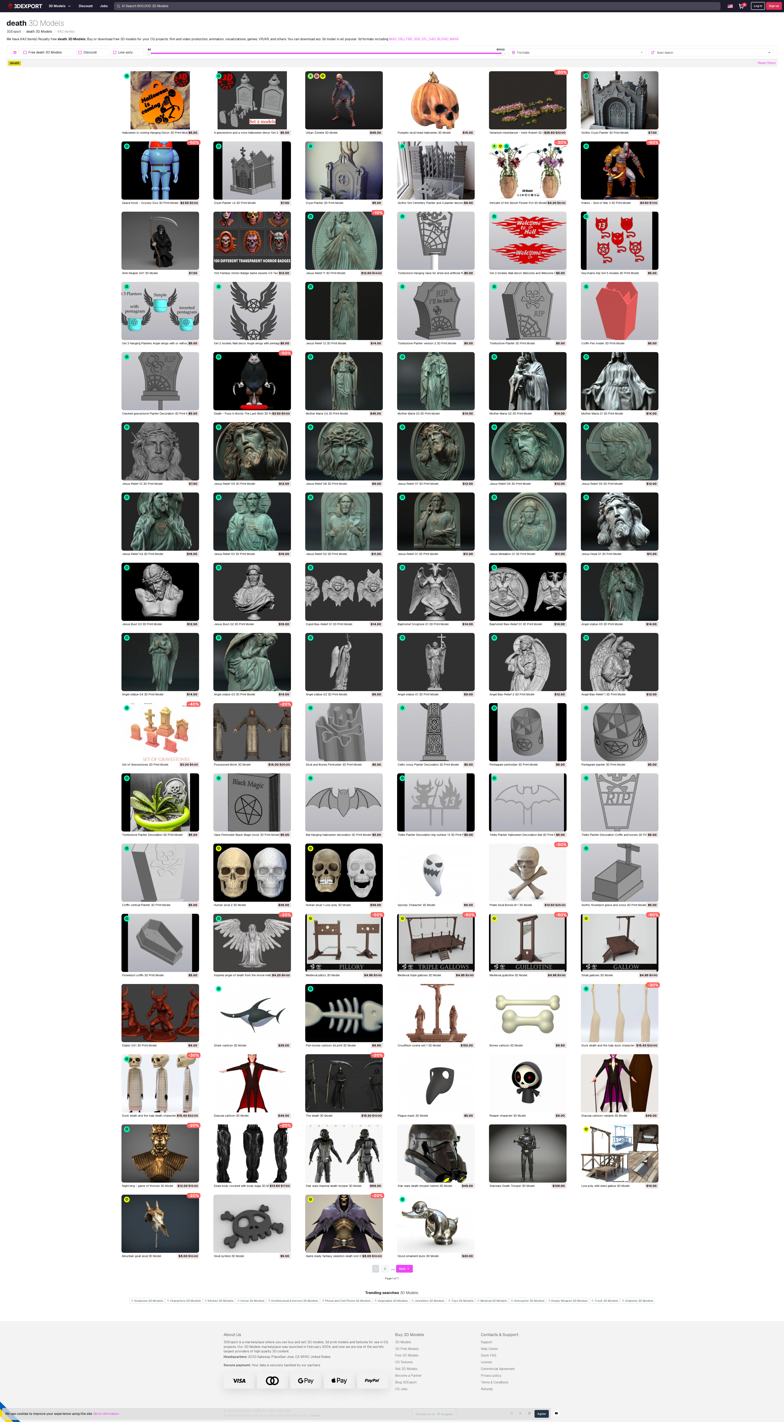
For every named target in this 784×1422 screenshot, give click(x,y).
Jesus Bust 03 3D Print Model (142, 624)
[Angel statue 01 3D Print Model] (436, 662)
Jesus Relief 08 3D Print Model (326, 484)
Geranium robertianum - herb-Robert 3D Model (520, 133)
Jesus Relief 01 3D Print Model (418, 554)
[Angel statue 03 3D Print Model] (252, 662)
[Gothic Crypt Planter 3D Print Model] (619, 100)
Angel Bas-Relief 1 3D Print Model (603, 694)
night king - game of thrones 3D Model (147, 1186)
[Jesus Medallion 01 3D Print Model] (528, 522)
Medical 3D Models (493, 1301)
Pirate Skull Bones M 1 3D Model (511, 905)
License (486, 1362)
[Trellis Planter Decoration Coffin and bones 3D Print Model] (619, 802)
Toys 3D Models (462, 1301)
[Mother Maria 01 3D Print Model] (619, 381)
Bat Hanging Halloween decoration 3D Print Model (338, 835)
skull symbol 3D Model (229, 1256)
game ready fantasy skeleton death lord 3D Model (339, 1256)
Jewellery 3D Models (429, 1301)
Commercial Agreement (498, 1369)
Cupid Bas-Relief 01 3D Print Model (329, 624)
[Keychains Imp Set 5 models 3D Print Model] (619, 241)
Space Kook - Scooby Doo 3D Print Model (150, 203)
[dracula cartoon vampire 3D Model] (619, 1083)
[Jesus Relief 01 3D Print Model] (436, 522)
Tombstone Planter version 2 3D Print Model (427, 343)
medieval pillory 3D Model (323, 975)
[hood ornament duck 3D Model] (436, 1224)
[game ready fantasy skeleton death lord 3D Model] (344, 1224)
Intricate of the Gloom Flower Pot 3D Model (518, 203)
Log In (758, 6)
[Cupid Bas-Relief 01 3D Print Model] (344, 592)
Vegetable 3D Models (392, 1301)
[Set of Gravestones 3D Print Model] (160, 732)
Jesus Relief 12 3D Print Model (326, 343)
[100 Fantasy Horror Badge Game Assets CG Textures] (252, 241)
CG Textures (404, 1362)
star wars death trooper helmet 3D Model (425, 1186)
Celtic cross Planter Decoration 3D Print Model (428, 764)
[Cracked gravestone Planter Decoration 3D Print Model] (160, 381)
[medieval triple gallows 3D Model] (436, 943)
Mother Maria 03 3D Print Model (419, 413)
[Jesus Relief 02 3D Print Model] (344, 522)
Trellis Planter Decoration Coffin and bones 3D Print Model (619, 835)
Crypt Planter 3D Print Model (324, 203)
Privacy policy (491, 1375)
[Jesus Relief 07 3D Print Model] (436, 451)
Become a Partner (408, 1375)
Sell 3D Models (406, 1369)
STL (424, 39)
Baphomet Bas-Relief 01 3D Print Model (516, 624)
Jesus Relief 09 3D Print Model (234, 484)
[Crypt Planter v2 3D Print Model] (252, 170)
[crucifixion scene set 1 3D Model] (436, 1013)
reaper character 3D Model (508, 1115)
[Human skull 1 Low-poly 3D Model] (344, 873)
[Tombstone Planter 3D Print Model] (528, 311)
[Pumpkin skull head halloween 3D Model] (436, 100)
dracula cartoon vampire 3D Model (604, 1115)
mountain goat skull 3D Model (141, 1256)
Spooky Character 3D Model (416, 905)
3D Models (403, 1342)
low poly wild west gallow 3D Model (605, 1186)
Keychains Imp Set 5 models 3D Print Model (610, 273)
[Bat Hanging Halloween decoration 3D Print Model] (344, 802)
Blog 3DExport (406, 1382)
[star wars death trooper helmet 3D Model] (436, 1153)
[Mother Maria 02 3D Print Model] (528, 381)
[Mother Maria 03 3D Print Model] (436, 381)
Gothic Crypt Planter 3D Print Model (604, 133)
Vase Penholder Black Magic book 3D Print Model (246, 835)
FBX (409, 39)
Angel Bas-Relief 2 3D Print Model (512, 694)
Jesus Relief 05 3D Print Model (602, 484)
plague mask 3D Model (413, 1115)
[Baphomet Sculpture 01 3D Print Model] (436, 592)
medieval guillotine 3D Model (508, 975)
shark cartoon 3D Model (230, 1045)
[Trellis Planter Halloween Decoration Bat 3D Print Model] (528, 802)
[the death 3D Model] (344, 1083)
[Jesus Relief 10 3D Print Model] (160, 451)
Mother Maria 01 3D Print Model (602, 413)
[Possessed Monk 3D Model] (252, 732)
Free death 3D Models (45, 52)
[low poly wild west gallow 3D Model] (619, 1153)
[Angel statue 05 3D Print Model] (619, 592)
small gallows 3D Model (597, 975)
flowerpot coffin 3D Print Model (143, 975)
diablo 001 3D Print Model (139, 1045)
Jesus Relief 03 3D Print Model (234, 554)
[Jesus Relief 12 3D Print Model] (344, 311)
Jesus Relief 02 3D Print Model (326, 554)
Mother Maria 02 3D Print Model (511, 413)
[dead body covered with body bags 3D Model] (252, 1153)
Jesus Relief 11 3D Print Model (325, 273)
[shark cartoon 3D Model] (252, 1013)
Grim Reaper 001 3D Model (140, 273)
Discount (90, 52)
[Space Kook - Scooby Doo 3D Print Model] (160, 170)
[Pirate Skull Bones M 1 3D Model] (528, 873)
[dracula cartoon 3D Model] (252, 1083)
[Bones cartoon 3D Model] (528, 1013)
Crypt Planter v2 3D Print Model (235, 203)
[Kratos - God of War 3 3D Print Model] (619, 170)
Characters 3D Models (185, 1301)
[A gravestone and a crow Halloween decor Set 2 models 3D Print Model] (252, 100)
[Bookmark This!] (193, 123)
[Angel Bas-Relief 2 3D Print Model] (528, 662)
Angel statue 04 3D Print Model (142, 694)
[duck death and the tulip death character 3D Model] (160, 1083)
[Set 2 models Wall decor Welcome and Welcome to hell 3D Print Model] (528, 241)
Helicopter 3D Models (529, 1301)
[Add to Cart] (184, 123)
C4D (432, 39)
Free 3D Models (407, 1355)
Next (402, 1269)
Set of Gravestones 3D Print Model (145, 764)
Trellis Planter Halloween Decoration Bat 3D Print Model (526, 835)
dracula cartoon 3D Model (231, 1115)
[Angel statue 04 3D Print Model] (160, 662)
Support (486, 1342)
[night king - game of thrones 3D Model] (160, 1153)
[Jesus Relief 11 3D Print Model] (344, 241)
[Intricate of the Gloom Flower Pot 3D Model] (528, 170)
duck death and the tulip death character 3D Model (155, 1115)
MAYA (454, 39)
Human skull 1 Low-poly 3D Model (328, 905)
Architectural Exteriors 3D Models (294, 1301)
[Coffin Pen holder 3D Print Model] (619, 311)
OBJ (401, 39)
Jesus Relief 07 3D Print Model (418, 484)
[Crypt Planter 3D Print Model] (344, 170)
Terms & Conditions (494, 1382)
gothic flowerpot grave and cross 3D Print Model (613, 905)
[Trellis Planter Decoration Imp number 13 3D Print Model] (436, 802)
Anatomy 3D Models (639, 1301)
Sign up (774, 6)
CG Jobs (401, 1389)
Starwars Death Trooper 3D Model (512, 1186)
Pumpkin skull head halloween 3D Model (424, 133)
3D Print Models (407, 1349)
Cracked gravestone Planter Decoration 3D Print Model (158, 413)
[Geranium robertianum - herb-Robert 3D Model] (528, 100)
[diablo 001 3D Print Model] (160, 1013)
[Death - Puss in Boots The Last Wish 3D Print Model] (252, 381)
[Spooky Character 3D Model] (436, 873)
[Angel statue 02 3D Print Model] (344, 662)
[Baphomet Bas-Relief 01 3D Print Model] (528, 592)
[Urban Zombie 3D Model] (344, 100)
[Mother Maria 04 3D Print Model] (344, 381)
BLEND (442, 39)
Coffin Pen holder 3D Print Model (602, 343)
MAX (392, 39)
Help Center (489, 1349)
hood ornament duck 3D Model (418, 1256)
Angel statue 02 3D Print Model (326, 694)
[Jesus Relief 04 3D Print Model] (160, 522)
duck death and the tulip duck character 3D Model (614, 1045)
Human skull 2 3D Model (230, 905)
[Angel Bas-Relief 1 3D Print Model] (619, 662)
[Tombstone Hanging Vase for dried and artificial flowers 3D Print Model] (436, 241)
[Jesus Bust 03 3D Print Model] (160, 592)
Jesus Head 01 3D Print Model (601, 554)
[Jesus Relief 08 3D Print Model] (344, 451)
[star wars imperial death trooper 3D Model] (344, 1153)
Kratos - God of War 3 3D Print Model (606, 203)
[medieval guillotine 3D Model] (528, 943)
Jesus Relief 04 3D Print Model (142, 554)
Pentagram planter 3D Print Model (603, 764)
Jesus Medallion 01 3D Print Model (512, 554)
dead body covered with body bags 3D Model (244, 1186)
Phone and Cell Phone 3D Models (347, 1301)
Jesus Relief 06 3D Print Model (510, 484)
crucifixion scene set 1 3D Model (419, 1045)
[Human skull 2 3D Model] (252, 873)
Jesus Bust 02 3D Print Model (234, 624)
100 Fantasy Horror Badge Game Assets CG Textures (249, 273)
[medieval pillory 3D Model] (344, 943)
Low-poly (125, 52)
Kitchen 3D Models (220, 1301)
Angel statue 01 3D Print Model (418, 694)
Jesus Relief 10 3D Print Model (142, 484)
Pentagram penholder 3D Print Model (514, 764)
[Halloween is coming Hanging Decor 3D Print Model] (160, 100)
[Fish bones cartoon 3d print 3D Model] (344, 1013)
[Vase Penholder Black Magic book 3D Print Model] (252, 802)
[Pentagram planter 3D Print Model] (619, 732)
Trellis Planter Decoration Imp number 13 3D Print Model (434, 835)
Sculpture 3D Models (148, 1301)
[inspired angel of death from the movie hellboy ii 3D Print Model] (252, 943)
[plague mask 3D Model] (436, 1083)
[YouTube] (556, 1414)
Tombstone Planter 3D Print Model (512, 343)
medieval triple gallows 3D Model (419, 975)
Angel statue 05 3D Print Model (602, 624)
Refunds (487, 1389)
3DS (417, 39)
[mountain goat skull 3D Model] (160, 1224)
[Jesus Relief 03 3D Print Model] (252, 522)
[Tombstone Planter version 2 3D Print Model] (436, 311)
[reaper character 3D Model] (528, 1083)
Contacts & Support (499, 1334)
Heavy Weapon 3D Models (569, 1301)
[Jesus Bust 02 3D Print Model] (252, 592)
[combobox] (580, 52)
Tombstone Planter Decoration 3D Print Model (152, 835)
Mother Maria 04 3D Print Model (327, 413)
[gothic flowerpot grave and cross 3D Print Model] (619, 873)
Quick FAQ (488, 1355)
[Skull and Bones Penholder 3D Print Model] (344, 732)
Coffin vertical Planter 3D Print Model (146, 905)
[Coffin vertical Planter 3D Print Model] (160, 873)
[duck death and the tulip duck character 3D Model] (619, 1013)
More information (106, 1414)
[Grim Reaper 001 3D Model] (160, 241)
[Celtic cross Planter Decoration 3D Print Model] (436, 732)
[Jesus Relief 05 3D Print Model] (619, 451)
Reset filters (767, 63)
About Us (232, 1334)
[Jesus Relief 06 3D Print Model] (528, 451)
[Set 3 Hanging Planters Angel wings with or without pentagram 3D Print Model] (160, 311)
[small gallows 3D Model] (619, 943)
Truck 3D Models (606, 1301)
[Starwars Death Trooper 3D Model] (528, 1153)
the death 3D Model (319, 1115)
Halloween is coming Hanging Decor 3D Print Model (156, 133)
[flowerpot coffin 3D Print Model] (160, 943)
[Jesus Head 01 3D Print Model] (619, 522)
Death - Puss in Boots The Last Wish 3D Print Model (249, 413)
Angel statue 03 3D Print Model (234, 694)
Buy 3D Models (409, 1334)
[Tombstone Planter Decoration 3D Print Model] (160, 802)
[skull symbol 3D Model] (252, 1224)
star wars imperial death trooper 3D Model (333, 1186)
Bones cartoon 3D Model (506, 1045)
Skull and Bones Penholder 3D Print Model (334, 764)
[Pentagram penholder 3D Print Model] (528, 732)
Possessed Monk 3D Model (232, 764)
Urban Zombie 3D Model (321, 133)
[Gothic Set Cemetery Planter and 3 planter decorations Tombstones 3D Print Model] (436, 170)
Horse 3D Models (252, 1301)
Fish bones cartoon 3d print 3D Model (331, 1045)
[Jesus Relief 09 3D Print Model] (252, 451)
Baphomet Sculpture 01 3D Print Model (423, 624)
